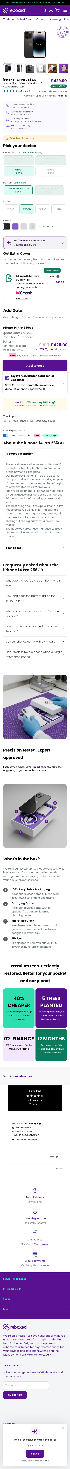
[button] (16, 91)
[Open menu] (65, 10)
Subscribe (15, 1395)
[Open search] (44, 10)
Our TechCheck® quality (29, 152)
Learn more (20, 182)
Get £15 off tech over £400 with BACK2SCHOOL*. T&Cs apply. (35, 2)
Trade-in (8, 19)
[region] (35, 1140)
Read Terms (22, 298)
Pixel (67, 19)
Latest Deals (25, 19)
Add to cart (35, 366)
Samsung (55, 19)
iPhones (41, 19)
